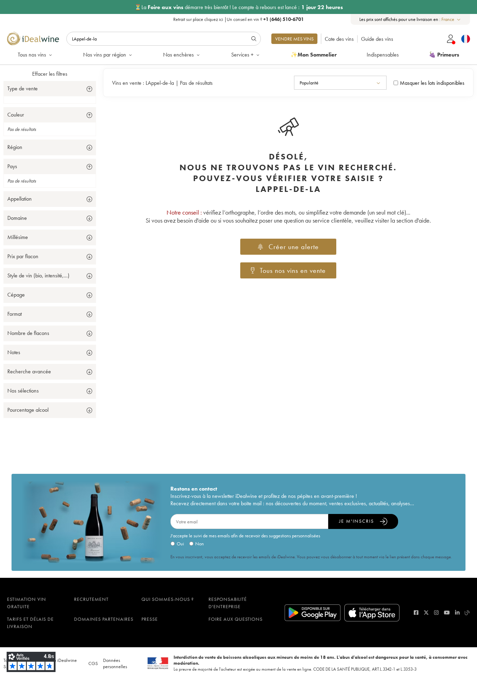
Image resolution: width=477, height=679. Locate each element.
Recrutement (91, 599)
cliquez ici (213, 19)
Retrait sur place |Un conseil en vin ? (238, 19)
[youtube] (447, 612)
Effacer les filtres (49, 73)
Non (199, 543)
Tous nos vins (32, 54)
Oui (180, 543)
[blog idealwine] (467, 612)
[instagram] (436, 612)
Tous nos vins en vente (293, 270)
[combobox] (451, 19)
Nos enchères (178, 54)
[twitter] (426, 612)
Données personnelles (115, 663)
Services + (242, 54)
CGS (93, 663)
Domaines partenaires (103, 619)
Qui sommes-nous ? (167, 599)
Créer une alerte (294, 246)
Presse (149, 619)
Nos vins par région (104, 54)
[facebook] (416, 612)
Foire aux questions (235, 619)
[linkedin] (457, 612)
